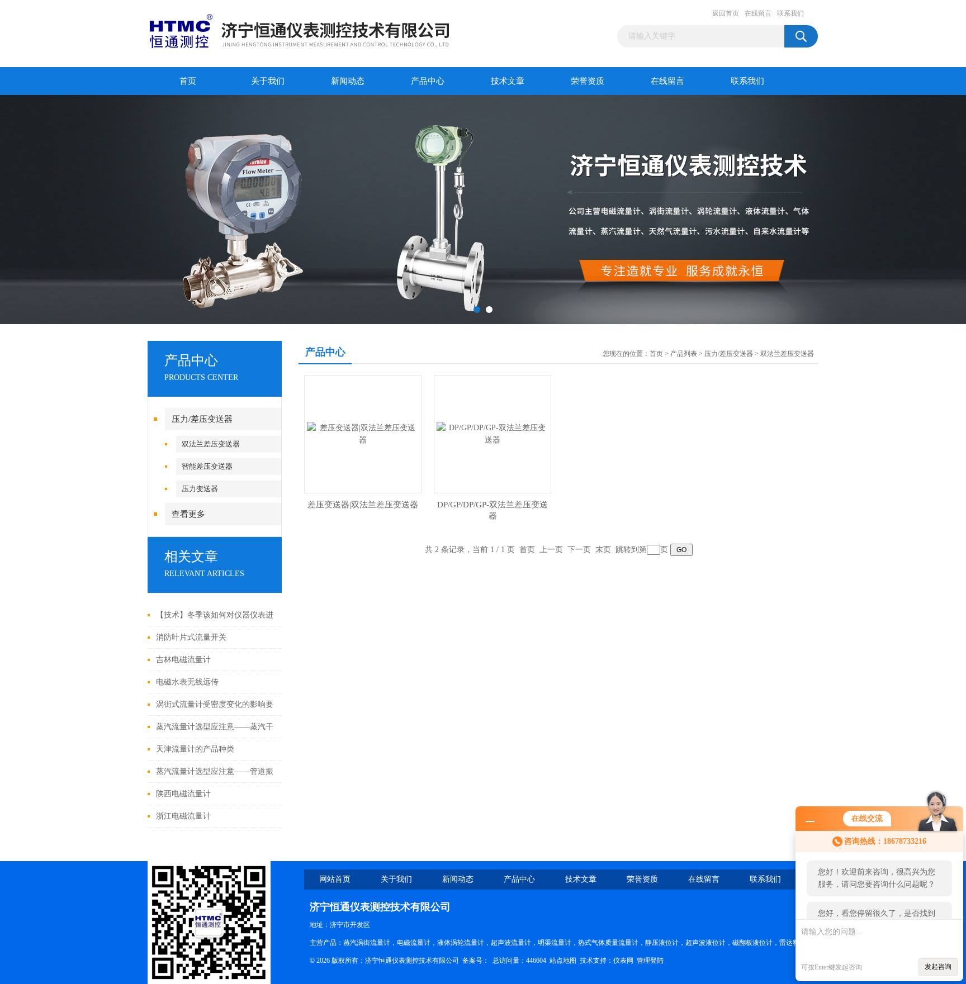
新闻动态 (347, 81)
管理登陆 (650, 960)
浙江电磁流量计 (183, 816)
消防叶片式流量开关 (191, 637)
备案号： (475, 960)
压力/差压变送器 (202, 419)
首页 (187, 81)
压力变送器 (200, 488)
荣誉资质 (587, 81)
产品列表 (683, 354)
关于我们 (268, 81)
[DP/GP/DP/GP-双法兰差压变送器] (492, 433)
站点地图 (563, 960)
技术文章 (507, 81)
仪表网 (623, 960)
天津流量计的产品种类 (195, 749)
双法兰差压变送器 (211, 444)
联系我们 (790, 13)
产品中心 (427, 81)
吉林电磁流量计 (183, 659)
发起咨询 (938, 967)
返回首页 (725, 13)
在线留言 (758, 13)
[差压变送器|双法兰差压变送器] (363, 433)
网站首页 (335, 879)
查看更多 (188, 514)
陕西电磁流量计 (183, 794)
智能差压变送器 (207, 466)
